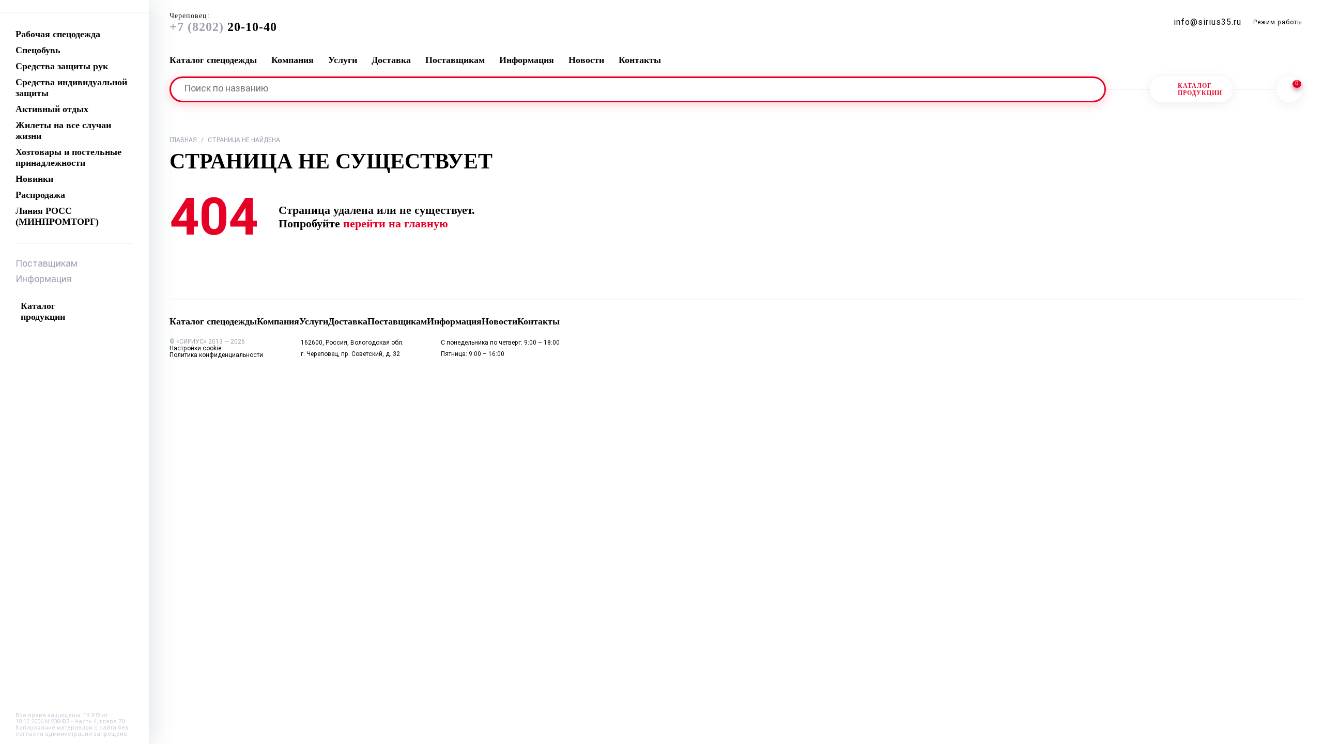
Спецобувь (38, 50)
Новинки (34, 179)
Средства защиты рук (62, 66)
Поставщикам (47, 264)
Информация (44, 280)
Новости (586, 60)
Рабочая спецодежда (58, 34)
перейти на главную (395, 223)
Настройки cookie (195, 349)
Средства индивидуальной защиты (71, 87)
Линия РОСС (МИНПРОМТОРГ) (57, 216)
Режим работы (1277, 23)
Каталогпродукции (1200, 89)
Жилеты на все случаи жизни (63, 130)
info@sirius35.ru (1207, 23)
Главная (183, 140)
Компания (292, 60)
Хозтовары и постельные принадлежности (68, 157)
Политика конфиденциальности (216, 355)
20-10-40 (223, 23)
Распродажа (40, 195)
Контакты (640, 60)
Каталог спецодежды (213, 60)
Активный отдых (52, 109)
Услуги (342, 60)
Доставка (391, 60)
